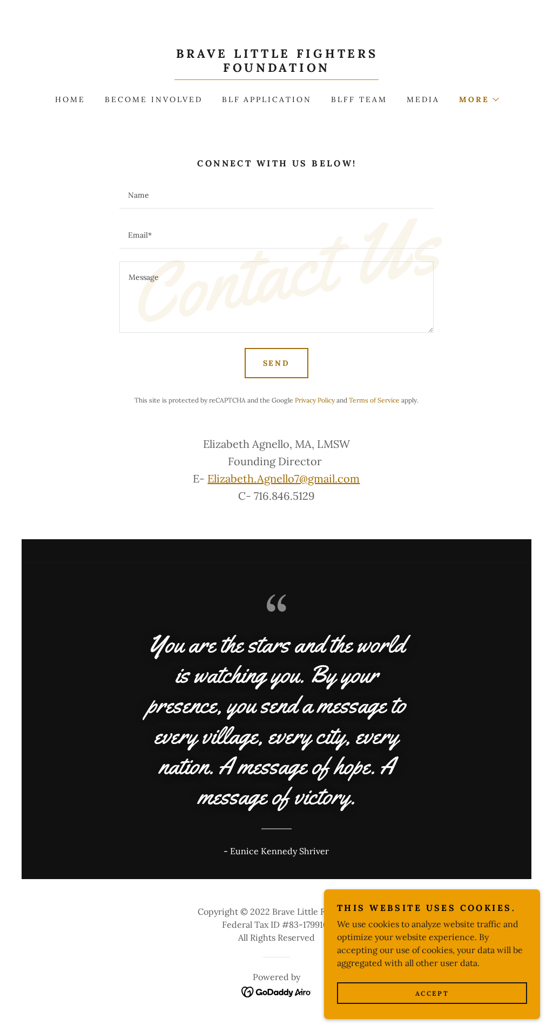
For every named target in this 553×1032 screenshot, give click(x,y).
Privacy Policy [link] (315, 400)
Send (277, 363)
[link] (276, 68)
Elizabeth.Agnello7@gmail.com (283, 478)
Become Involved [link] (154, 99)
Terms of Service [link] (374, 400)
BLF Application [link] (267, 99)
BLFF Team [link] (359, 99)
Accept (432, 993)
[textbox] (276, 195)
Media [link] (423, 99)
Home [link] (70, 99)
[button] (478, 99)
